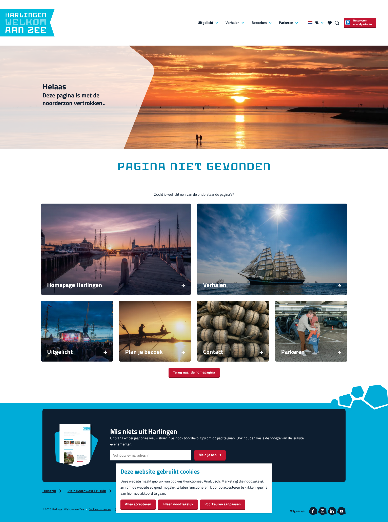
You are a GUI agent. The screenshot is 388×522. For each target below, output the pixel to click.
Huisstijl (49, 491)
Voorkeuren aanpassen (223, 504)
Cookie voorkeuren (100, 509)
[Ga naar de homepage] (27, 22)
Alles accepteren (138, 504)
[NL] (310, 22)
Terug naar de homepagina (194, 372)
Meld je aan (208, 455)
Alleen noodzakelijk (177, 504)
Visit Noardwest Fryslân (86, 491)
